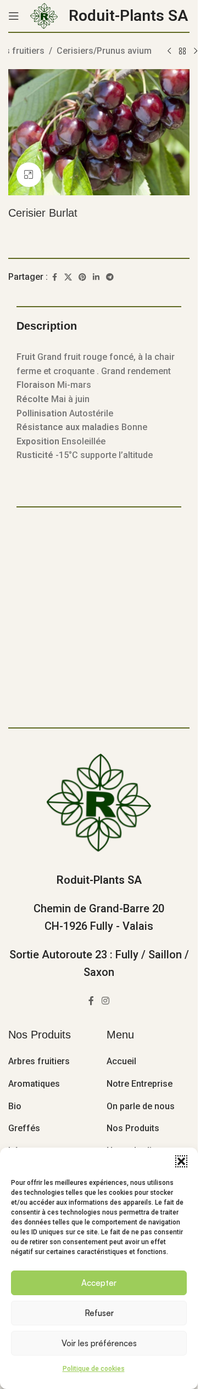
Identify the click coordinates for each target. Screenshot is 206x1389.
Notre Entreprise (139, 1084)
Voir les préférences (99, 1343)
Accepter (98, 1283)
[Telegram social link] (110, 277)
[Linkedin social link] (96, 277)
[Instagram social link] (105, 1000)
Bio (14, 1106)
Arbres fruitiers (39, 1061)
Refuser (99, 1313)
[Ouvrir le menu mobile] (14, 16)
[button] (181, 1161)
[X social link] (68, 277)
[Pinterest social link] (82, 277)
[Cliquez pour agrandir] (28, 174)
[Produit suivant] (195, 51)
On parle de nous (141, 1106)
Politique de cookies (94, 1369)
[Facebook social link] (54, 277)
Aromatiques (34, 1084)
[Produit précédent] (169, 51)
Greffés (24, 1128)
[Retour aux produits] (182, 51)
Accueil (121, 1061)
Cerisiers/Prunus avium (104, 51)
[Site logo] (44, 15)
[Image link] (99, 802)
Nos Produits (133, 1128)
